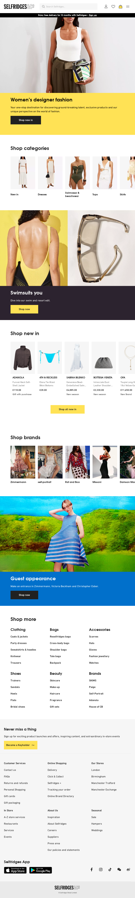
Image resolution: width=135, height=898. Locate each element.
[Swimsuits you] (67, 248)
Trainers (15, 680)
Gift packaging (12, 802)
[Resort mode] (67, 534)
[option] (23, 178)
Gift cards (9, 796)
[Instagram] (100, 871)
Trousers (16, 662)
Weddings (97, 830)
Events (8, 836)
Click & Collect (56, 776)
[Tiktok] (110, 871)
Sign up (93, 15)
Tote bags (55, 656)
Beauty (56, 673)
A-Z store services (14, 817)
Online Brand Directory (61, 796)
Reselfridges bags (60, 636)
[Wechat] (119, 871)
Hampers (96, 823)
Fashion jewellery (99, 656)
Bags (54, 629)
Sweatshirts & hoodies (23, 649)
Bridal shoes (18, 706)
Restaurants (11, 823)
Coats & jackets (19, 636)
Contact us (10, 769)
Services (9, 830)
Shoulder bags (58, 649)
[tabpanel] (67, 76)
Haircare (55, 693)
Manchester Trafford (103, 782)
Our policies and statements (64, 849)
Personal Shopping (14, 789)
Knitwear (16, 656)
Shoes (16, 673)
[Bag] (120, 6)
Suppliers (53, 836)
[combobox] (71, 6)
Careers (52, 830)
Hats (91, 643)
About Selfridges (57, 823)
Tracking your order (59, 789)
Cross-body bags (59, 643)
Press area (54, 843)
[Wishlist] (113, 6)
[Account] (106, 6)
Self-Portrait (96, 693)
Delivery (52, 769)
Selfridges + (54, 782)
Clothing (18, 629)
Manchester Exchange (104, 789)
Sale (93, 817)
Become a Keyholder (18, 745)
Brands (95, 673)
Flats (13, 700)
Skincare (55, 680)
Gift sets (54, 706)
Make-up (55, 687)
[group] (67, 371)
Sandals (15, 687)
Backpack (55, 662)
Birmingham (98, 776)
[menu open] (127, 6)
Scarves (93, 636)
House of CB (96, 706)
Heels (14, 693)
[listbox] (67, 178)
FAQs (7, 776)
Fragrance (56, 700)
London (95, 769)
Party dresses (19, 643)
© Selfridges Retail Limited (67, 893)
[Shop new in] (67, 55)
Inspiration (54, 817)
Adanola (93, 700)
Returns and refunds (16, 782)
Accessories (99, 629)
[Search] (43, 6)
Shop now (24, 309)
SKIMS (92, 680)
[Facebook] (91, 871)
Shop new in (26, 120)
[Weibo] (128, 871)
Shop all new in (67, 409)
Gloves (93, 649)
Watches (94, 662)
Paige (92, 687)
